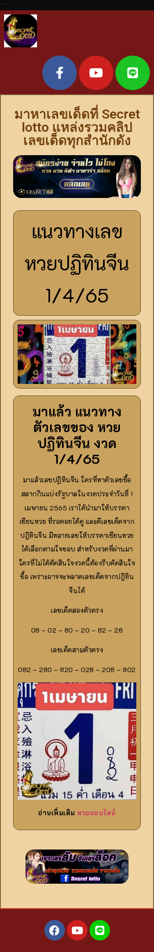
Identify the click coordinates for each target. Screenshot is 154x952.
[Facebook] (54, 930)
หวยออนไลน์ (96, 812)
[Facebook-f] (59, 73)
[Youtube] (96, 73)
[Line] (132, 73)
